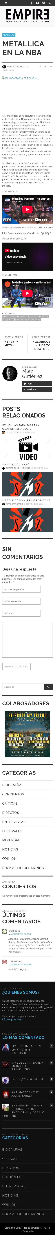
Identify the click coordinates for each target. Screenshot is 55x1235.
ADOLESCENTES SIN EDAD (21, 934)
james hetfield (24, 317)
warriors (36, 320)
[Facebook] (32, 3)
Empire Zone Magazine (18, 468)
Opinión (9, 859)
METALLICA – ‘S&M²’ (16, 464)
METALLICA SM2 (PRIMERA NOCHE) (26, 500)
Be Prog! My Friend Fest (27, 1079)
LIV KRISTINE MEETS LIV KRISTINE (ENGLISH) (26, 1049)
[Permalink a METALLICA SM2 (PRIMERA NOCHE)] (27, 520)
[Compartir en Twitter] (45, 66)
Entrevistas (14, 822)
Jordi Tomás (12, 432)
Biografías (12, 785)
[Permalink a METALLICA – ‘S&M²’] (27, 484)
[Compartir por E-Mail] (51, 66)
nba (17, 320)
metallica (8, 320)
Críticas (10, 803)
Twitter (30, 383)
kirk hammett (41, 317)
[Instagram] (37, 3)
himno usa (8, 317)
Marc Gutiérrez (14, 504)
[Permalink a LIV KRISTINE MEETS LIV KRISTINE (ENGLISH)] (5, 1047)
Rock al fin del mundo (23, 868)
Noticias (9, 34)
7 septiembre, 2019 (33, 504)
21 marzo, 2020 (27, 432)
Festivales (12, 831)
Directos (10, 813)
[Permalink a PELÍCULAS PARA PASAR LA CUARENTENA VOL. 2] (27, 448)
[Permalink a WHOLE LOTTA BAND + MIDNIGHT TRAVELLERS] (5, 1064)
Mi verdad (11, 840)
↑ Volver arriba (27, 1231)
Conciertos (13, 794)
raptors (25, 320)
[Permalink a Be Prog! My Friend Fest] (5, 1080)
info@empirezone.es (12, 1019)
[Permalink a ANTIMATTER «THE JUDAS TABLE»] (5, 1093)
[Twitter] (43, 3)
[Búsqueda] (6, 3)
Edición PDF (13, 1177)
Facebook (31, 389)
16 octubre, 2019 (39, 468)
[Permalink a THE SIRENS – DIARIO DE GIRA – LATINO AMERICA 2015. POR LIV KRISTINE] (5, 1107)
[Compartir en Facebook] (40, 66)
